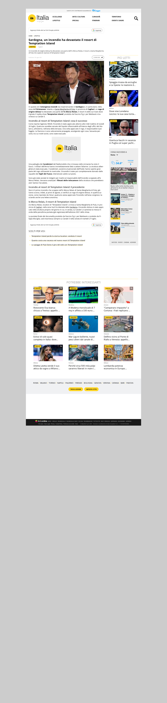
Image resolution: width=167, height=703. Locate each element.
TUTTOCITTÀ (96, 421)
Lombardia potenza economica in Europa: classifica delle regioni (114, 368)
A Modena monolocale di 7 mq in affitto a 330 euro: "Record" (82, 310)
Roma (35, 334)
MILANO (43, 383)
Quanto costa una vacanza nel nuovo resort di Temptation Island (58, 240)
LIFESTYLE (37, 36)
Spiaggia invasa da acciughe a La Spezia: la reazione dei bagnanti (123, 85)
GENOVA (97, 383)
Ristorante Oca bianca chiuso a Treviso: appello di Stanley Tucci (46, 310)
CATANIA (115, 383)
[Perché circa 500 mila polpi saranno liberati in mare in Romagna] (83, 353)
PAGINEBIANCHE (88, 421)
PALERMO (69, 383)
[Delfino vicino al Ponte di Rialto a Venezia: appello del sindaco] (118, 324)
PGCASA (80, 421)
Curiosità (96, 17)
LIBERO (49, 421)
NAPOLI (60, 383)
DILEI (102, 421)
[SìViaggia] (96, 10)
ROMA (35, 383)
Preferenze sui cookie (68, 423)
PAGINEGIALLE (62, 421)
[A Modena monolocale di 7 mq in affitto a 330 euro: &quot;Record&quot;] (83, 295)
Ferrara (71, 363)
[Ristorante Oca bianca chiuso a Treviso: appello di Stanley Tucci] (48, 295)
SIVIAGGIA (107, 421)
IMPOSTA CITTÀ (91, 389)
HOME (30, 36)
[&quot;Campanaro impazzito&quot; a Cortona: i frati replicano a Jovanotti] (118, 295)
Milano (111, 108)
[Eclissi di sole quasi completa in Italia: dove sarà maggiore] (48, 324)
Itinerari (96, 20)
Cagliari (40, 47)
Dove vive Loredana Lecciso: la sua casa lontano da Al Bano (123, 114)
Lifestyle (56, 20)
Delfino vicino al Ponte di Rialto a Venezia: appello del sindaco (116, 339)
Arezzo (106, 305)
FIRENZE (78, 383)
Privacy (53, 423)
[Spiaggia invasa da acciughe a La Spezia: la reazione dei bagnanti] (124, 69)
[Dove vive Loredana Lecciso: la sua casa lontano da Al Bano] (124, 98)
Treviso (35, 305)
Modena (71, 305)
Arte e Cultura (78, 17)
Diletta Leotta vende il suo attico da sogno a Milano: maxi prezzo (46, 368)
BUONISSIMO (121, 421)
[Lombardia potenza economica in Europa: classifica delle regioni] (118, 353)
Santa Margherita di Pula (65, 109)
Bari (110, 137)
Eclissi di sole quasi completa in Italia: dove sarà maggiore (44, 339)
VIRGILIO (54, 421)
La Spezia (112, 79)
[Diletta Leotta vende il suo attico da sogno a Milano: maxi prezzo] (48, 353)
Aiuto (76, 423)
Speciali (75, 20)
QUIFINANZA (114, 421)
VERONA (106, 383)
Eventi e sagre (118, 20)
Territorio (116, 17)
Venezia (106, 334)
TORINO (52, 383)
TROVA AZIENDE (75, 389)
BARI (122, 383)
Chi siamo (40, 423)
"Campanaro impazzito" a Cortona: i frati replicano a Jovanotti (117, 310)
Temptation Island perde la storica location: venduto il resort (57, 236)
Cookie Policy (59, 423)
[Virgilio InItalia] (38, 18)
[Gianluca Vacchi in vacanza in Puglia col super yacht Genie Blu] (124, 127)
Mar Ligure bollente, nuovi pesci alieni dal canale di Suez (82, 339)
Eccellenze (57, 17)
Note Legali (47, 423)
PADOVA (129, 383)
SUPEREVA (128, 421)
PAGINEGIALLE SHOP (72, 421)
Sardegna (73, 207)
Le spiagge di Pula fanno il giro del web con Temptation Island (57, 245)
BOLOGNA (88, 383)
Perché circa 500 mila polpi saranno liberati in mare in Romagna (82, 368)
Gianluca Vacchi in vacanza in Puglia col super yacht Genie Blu (122, 143)
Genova (71, 334)
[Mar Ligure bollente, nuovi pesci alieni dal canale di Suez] (83, 324)
